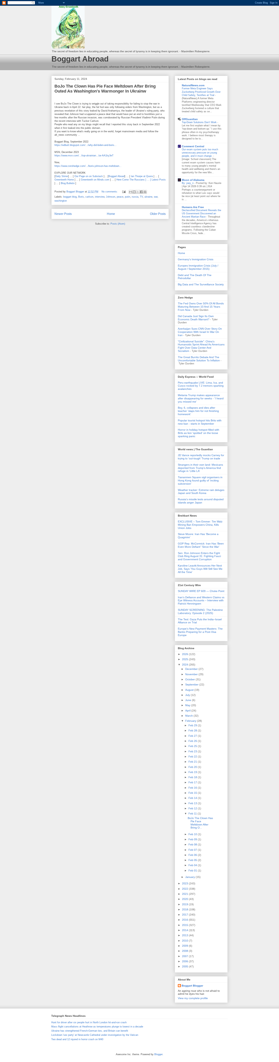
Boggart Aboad (116, 176)
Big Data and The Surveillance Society (201, 284)
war (156, 196)
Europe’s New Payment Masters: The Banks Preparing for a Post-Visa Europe (200, 632)
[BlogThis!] (134, 192)
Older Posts (158, 213)
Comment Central (193, 146)
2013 (185, 935)
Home (111, 213)
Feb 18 (193, 777)
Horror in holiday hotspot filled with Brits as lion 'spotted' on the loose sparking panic (198, 433)
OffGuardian (190, 119)
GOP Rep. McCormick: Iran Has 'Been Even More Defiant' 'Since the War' (201, 545)
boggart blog (70, 196)
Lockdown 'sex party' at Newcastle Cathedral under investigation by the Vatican (94, 1035)
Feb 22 (193, 756)
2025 (185, 659)
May (188, 705)
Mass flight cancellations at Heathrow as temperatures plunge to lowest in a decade (97, 1026)
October (190, 679)
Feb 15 (193, 792)
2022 (185, 888)
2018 (185, 909)
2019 (185, 904)
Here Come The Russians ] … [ (134, 179)
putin (127, 196)
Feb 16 (193, 787)
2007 (185, 956)
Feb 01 (193, 870)
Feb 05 (193, 860)
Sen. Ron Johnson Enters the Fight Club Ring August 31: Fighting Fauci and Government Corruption (199, 556)
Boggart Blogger (192, 985)
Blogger (158, 1054)
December (192, 668)
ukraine (148, 196)
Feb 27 (193, 735)
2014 (185, 930)
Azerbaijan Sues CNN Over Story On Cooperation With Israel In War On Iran (200, 332)
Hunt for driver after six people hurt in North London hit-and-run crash (89, 1022)
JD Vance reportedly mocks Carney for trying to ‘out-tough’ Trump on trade (201, 457)
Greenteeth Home (64, 179)
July (188, 694)
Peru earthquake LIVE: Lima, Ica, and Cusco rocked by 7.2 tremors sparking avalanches (201, 386)
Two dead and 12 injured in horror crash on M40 (77, 1039)
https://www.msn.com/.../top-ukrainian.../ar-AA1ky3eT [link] (83, 155)
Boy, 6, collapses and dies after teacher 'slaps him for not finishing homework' (198, 411)
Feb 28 (193, 730)
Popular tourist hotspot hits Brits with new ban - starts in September (199, 422)
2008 (185, 950)
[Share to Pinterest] (145, 192)
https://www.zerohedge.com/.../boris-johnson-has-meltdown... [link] (87, 166)
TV (141, 196)
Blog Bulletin (68, 183)
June (188, 700)
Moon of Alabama (193, 179)
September (192, 684)
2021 (185, 893)
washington (60, 200)
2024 (185, 664)
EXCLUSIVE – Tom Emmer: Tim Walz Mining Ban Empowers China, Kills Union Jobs (200, 524)
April (188, 710)
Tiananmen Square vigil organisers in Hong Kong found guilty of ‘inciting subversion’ (200, 480)
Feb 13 (193, 803)
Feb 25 (193, 746)
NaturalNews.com (193, 85)
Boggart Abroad (80, 59)
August (189, 689)
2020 (185, 899)
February (191, 720)
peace (120, 196)
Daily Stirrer (61, 176)
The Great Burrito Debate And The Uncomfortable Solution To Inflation (199, 359)
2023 (185, 883)
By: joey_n (188, 183)
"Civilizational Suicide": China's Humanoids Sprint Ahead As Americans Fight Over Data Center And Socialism (201, 346)
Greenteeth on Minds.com (95, 179)
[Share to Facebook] (141, 192)
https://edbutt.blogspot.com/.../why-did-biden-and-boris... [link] (85, 145)
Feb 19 (193, 772)
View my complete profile (193, 998)
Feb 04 (193, 865)
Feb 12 (193, 808)
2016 (185, 919)
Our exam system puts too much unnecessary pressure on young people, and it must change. (200, 152)
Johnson (110, 196)
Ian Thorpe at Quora (142, 176)
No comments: (110, 191)
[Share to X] (138, 192)
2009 (185, 945)
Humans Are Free (193, 207)
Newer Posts (63, 213)
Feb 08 (193, 844)
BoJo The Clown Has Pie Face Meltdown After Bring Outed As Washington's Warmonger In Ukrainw (105, 88)
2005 (185, 966)
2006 (185, 961)
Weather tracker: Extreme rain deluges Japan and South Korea (201, 491)
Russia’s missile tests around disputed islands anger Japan (201, 501)
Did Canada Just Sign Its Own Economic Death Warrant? (196, 318)
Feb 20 (193, 766)
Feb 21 (193, 761)
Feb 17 (193, 782)
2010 (185, 940)
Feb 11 (193, 813)
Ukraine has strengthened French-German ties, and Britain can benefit (89, 1030)
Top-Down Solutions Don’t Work (199, 122)
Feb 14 (193, 797)
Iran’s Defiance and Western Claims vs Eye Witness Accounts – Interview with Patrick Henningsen (201, 600)
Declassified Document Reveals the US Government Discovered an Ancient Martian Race (201, 213)
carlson (89, 196)
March (189, 715)
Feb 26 (193, 740)
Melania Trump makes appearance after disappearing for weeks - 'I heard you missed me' (201, 398)
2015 (185, 925)
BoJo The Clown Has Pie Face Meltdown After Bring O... (200, 823)
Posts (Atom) (117, 223)
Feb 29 (193, 725)
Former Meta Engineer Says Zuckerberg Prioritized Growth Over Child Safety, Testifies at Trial (201, 92)
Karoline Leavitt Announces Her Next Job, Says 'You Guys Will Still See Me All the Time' (200, 569)
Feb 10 (193, 834)
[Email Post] (123, 191)
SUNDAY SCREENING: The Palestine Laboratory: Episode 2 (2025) (200, 611)
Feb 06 (193, 854)
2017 (185, 914)
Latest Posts (159, 179)
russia (135, 196)
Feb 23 (193, 751)
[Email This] (130, 192)
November (192, 674)
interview (99, 196)
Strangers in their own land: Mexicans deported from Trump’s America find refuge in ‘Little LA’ (200, 468)
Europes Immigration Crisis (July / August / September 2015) (198, 267)
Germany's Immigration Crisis (195, 259)
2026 (185, 654)
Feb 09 (193, 839)
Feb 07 (193, 849)
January (190, 876)
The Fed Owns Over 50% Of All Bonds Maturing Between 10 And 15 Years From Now (201, 306)
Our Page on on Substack (88, 176)
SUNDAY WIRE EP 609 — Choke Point (201, 591)
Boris (81, 196)
